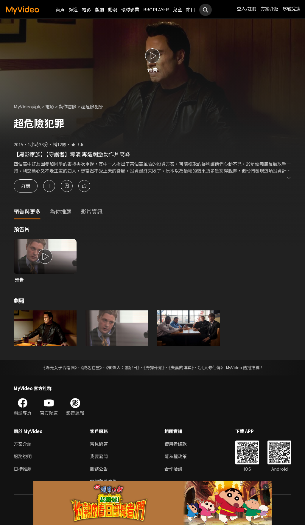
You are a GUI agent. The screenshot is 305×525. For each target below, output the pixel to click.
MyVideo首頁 (27, 106)
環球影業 (130, 9)
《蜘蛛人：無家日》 (122, 367)
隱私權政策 (175, 456)
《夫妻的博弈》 (181, 367)
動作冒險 (68, 106)
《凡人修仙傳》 (211, 367)
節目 (190, 9)
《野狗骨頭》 (154, 367)
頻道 (73, 9)
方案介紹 (269, 8)
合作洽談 (173, 469)
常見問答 (99, 444)
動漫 (112, 9)
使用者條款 (175, 444)
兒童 (177, 9)
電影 (86, 9)
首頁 (60, 9)
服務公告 (99, 469)
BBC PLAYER (156, 9)
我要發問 (99, 456)
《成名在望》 (91, 367)
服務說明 (23, 456)
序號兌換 (292, 8)
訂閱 (25, 186)
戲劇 (99, 9)
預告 (19, 279)
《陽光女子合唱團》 (59, 367)
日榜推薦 (23, 469)
